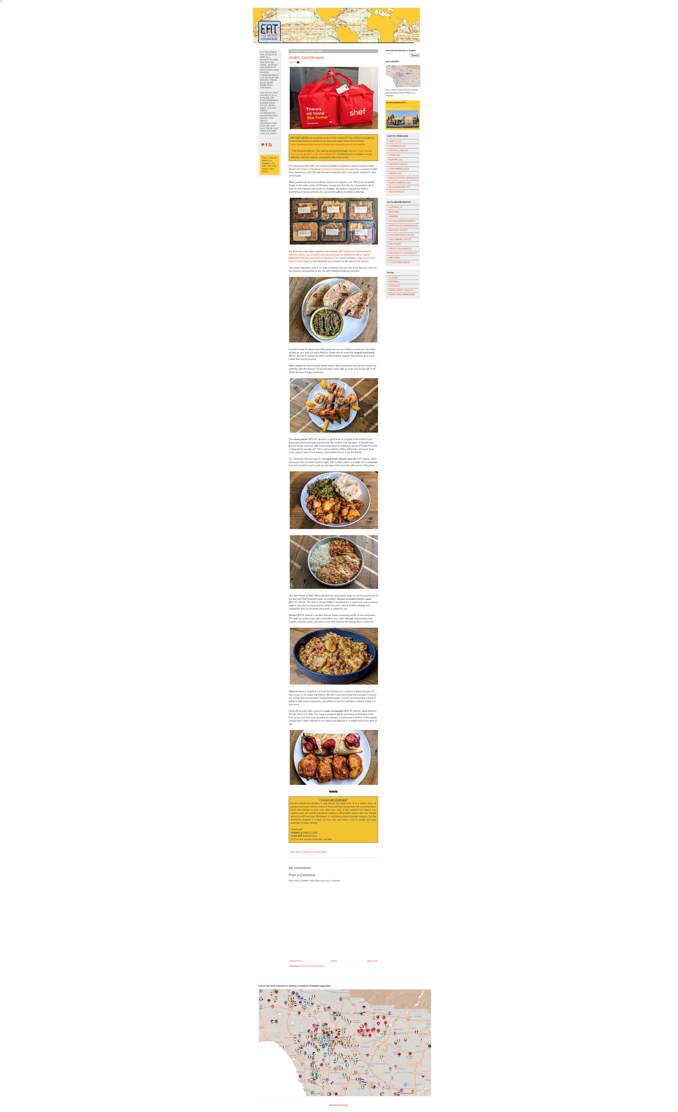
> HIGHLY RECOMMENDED (401, 294)
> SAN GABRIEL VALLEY (399, 239)
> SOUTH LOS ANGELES (399, 248)
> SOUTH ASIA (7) (396, 192)
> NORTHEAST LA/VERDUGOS (402, 225)
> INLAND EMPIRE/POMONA (401, 221)
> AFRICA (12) (394, 141)
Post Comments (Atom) (313, 966)
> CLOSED (392, 278)
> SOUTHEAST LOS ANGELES (402, 253)
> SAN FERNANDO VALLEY (400, 235)
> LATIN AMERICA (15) (398, 169)
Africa (298, 852)
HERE (265, 171)
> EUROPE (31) (394, 159)
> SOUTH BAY (394, 244)
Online (324, 852)
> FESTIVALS (393, 286)
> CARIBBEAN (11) (396, 146)
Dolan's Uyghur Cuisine (399, 108)
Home (334, 961)
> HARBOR (392, 216)
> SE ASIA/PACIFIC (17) (398, 187)
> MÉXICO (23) (394, 173)
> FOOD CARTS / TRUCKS (400, 290)
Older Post (372, 961)
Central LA (307, 852)
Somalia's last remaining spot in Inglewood (333, 254)
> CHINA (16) (393, 155)
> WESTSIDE (393, 258)
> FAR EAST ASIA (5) (397, 164)
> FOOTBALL (393, 282)
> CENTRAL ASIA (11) (397, 150)
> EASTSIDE (393, 212)
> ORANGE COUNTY (397, 230)
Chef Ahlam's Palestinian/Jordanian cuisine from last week (325, 169)
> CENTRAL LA (394, 207)
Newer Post (295, 961)
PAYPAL (295, 839)
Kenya (316, 852)
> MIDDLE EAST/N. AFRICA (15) (402, 178)
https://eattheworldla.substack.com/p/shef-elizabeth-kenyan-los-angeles (328, 144)
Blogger (345, 1105)
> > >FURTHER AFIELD (398, 262)
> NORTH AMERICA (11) (399, 182)
